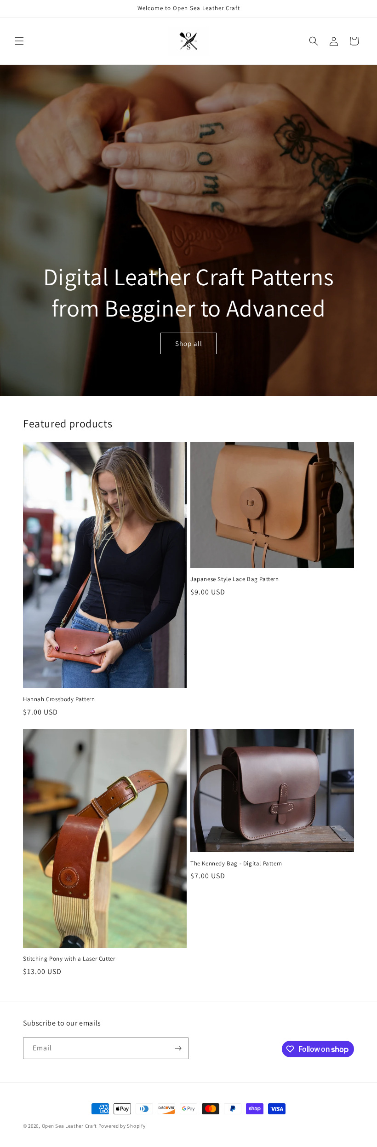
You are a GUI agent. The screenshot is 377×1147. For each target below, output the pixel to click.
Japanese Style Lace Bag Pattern (234, 579)
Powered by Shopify (122, 1126)
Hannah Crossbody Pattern (59, 699)
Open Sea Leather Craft (69, 1126)
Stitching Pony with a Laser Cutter (69, 959)
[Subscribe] (178, 1048)
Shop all (188, 343)
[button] (19, 41)
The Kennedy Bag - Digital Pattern (236, 863)
